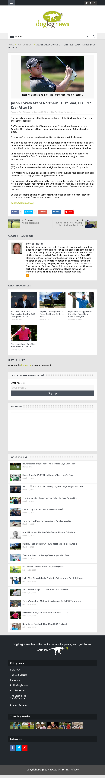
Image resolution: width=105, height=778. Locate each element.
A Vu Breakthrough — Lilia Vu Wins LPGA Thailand (45, 589)
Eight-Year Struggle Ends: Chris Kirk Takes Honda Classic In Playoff (80, 314)
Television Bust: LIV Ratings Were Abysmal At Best (45, 555)
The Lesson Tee (18, 695)
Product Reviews (18, 705)
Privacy (75, 769)
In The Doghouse (19, 685)
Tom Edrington (24, 112)
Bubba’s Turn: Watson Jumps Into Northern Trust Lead (69, 223)
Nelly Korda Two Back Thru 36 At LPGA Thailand (44, 624)
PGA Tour (15, 669)
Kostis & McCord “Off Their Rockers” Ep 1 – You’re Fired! (48, 475)
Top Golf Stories (18, 675)
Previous (28, 220)
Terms (65, 769)
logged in (26, 365)
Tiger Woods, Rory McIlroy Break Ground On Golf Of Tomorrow (51, 601)
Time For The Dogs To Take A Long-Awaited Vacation (47, 521)
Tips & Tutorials (18, 698)
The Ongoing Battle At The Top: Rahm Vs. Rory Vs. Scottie (49, 498)
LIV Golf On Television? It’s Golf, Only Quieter (43, 566)
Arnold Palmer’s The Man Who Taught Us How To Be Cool (48, 532)
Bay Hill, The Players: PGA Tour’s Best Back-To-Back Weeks (52, 314)
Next (78, 220)
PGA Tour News (57, 112)
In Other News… (18, 690)
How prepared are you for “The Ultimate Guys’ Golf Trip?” (49, 464)
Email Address (17, 383)
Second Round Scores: (22, 203)
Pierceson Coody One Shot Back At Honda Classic (23, 345)
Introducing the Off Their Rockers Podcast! (42, 509)
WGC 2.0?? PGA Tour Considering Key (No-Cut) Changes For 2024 (23, 314)
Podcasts (15, 680)
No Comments (69, 112)
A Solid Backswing (30, 223)
